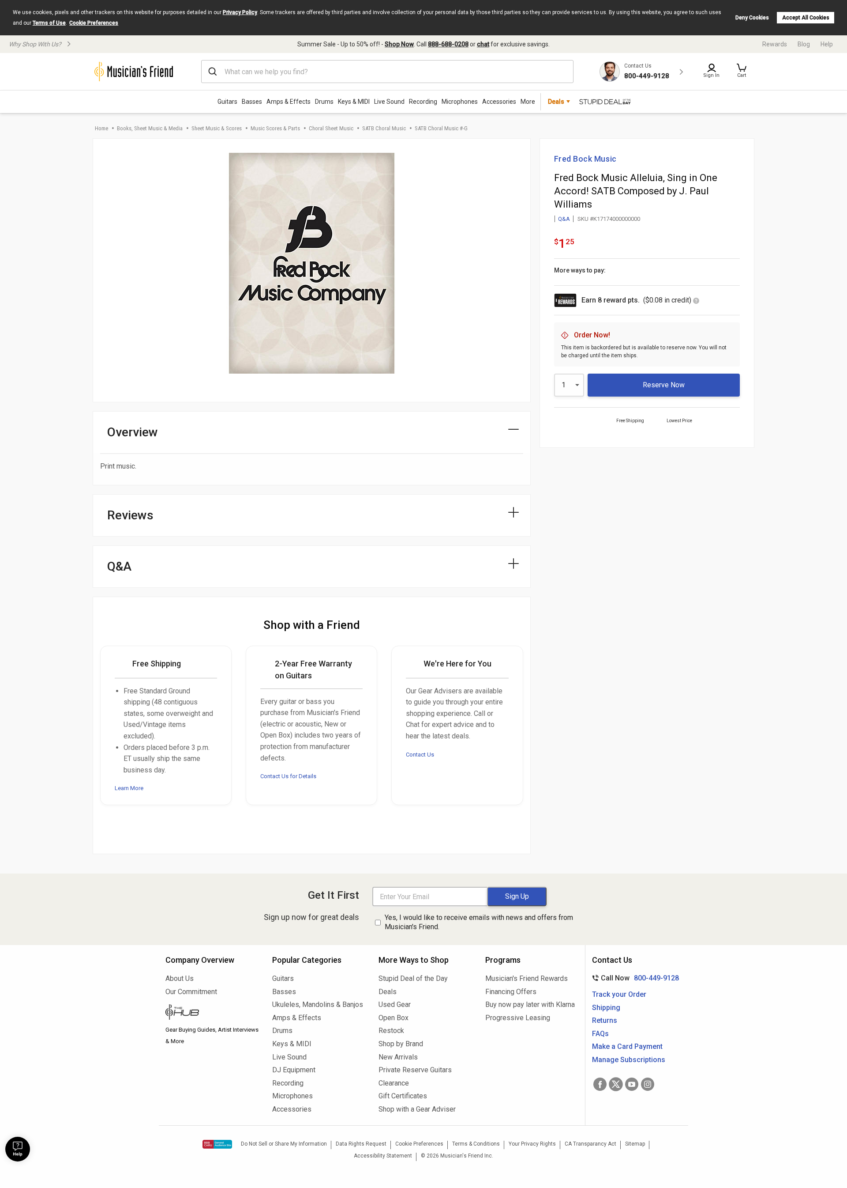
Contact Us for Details (288, 776)
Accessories (499, 101)
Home (101, 128)
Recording (423, 101)
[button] (741, 71)
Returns (604, 1020)
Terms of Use (49, 23)
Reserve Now (664, 385)
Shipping (606, 1007)
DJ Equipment (293, 1070)
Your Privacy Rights (532, 1144)
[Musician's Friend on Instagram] (648, 1084)
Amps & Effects (288, 101)
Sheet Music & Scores (216, 128)
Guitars (227, 101)
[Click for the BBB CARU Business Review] (217, 1144)
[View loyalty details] (696, 301)
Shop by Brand (401, 1044)
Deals (388, 991)
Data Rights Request (361, 1144)
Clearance (394, 1083)
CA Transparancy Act (590, 1144)
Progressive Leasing (517, 1018)
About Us (179, 978)
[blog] (212, 1013)
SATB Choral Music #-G (441, 128)
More (528, 101)
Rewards (774, 44)
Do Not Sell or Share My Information (284, 1144)
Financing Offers (510, 991)
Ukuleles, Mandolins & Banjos (317, 1004)
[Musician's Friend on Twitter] (616, 1084)
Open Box (394, 1018)
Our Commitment (191, 991)
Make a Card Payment (627, 1046)
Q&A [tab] (119, 566)
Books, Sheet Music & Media (150, 128)
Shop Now (399, 44)
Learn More (129, 788)
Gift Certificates (403, 1096)
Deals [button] (556, 101)
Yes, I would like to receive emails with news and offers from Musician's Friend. (479, 922)
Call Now (634, 978)
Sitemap (635, 1144)
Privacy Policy (240, 12)
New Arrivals (398, 1057)
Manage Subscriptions (628, 1060)
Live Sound (389, 101)
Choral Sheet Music (331, 128)
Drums (324, 101)
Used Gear (395, 1004)
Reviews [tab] (130, 515)
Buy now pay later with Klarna (530, 1004)
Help (827, 44)
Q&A (564, 219)
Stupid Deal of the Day (413, 978)
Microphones (460, 101)
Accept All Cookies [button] (805, 18)
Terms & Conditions (476, 1144)
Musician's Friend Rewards (526, 978)
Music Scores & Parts (275, 128)
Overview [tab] (132, 432)
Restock (391, 1030)
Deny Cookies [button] (752, 18)
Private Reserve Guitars (415, 1070)
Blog (804, 44)
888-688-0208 (448, 44)
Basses (252, 101)
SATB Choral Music (384, 128)
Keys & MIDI (354, 101)
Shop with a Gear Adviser (417, 1109)
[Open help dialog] (17, 1149)
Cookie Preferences (93, 23)
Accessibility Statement (383, 1156)
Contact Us (420, 754)
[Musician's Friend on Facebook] (600, 1084)
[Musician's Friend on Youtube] (632, 1084)
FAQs (600, 1033)
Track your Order (619, 994)
